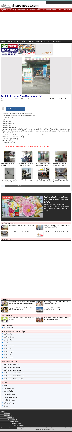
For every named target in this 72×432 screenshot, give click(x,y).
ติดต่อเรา (6, 406)
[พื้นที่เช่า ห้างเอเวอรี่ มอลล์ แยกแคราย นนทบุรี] (5, 229)
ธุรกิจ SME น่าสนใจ (46, 41)
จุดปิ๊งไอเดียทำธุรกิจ (9, 400)
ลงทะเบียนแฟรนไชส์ (12, 419)
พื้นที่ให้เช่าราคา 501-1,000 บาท (12, 367)
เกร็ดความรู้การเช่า (9, 403)
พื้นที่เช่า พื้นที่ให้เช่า (9, 391)
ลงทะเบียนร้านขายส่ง (19, 426)
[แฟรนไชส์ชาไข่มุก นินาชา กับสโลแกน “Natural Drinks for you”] (5, 321)
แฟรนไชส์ (16, 41)
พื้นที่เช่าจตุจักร (8, 349)
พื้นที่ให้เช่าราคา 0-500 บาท (11, 364)
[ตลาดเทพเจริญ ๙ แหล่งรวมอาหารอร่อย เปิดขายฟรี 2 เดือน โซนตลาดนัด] (40, 305)
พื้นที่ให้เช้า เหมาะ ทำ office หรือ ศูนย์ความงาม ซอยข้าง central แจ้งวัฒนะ (57, 226)
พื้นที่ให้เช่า (24, 41)
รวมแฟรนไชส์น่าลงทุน (10, 394)
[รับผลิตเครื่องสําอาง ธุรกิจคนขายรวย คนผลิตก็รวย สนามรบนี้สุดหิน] (22, 217)
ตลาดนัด (10, 41)
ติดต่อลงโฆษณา (12, 428)
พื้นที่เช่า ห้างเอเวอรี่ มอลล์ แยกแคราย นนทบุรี (21, 225)
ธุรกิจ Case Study (7, 415)
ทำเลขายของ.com (34, 428)
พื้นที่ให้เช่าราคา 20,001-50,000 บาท (14, 376)
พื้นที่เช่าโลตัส (8, 334)
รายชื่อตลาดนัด (6, 413)
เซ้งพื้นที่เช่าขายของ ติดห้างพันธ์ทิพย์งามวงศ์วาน (57, 232)
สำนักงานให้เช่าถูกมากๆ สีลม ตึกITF (18, 232)
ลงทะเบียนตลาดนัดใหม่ (14, 421)
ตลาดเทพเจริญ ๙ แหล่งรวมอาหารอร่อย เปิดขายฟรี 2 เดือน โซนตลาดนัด (57, 302)
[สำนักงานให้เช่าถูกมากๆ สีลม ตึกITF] (5, 236)
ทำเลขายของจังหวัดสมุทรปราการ (40, 99)
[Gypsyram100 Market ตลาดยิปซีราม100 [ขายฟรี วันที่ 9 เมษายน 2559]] (5, 312)
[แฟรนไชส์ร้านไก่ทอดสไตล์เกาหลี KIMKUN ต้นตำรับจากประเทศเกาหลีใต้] (40, 321)
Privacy (53, 428)
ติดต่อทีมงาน (4, 428)
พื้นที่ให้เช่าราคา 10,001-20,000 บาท (59, 99)
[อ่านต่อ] (46, 210)
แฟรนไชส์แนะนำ (7, 315)
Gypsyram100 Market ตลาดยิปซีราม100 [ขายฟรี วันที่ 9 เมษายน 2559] (21, 308)
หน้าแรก (3, 41)
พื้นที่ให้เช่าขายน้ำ (9, 346)
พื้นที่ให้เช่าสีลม (8, 355)
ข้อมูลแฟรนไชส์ (4, 411)
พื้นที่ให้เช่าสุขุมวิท (9, 352)
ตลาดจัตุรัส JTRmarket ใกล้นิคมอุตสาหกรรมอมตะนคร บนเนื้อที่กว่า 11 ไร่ (56, 308)
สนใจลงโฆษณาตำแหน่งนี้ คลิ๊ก (13, 186)
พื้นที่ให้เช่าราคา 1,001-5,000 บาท (13, 370)
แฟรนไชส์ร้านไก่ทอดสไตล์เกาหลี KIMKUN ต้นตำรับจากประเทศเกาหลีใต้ (56, 318)
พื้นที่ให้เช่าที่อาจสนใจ (8, 223)
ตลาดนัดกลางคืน (8, 343)
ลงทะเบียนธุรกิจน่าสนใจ (16, 424)
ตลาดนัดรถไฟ (8, 340)
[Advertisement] (36, 26)
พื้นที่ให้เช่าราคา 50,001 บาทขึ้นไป (13, 379)
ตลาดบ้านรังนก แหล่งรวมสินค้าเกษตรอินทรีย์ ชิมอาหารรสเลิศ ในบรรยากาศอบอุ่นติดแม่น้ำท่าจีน (22, 302)
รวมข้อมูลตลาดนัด (9, 388)
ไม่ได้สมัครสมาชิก (24, 99)
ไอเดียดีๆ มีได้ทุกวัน (34, 41)
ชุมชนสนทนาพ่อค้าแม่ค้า (11, 397)
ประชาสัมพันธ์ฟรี (57, 41)
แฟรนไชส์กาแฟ (8, 328)
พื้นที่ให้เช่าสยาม (8, 358)
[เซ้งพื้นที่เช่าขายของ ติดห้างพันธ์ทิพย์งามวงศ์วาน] (40, 236)
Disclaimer (43, 429)
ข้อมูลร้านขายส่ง (10, 417)
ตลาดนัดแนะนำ (6, 299)
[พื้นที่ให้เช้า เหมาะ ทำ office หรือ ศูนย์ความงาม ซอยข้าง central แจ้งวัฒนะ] (40, 229)
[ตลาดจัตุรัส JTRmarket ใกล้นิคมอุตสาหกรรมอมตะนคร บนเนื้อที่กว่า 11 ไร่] (40, 312)
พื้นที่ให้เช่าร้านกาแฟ (9, 337)
